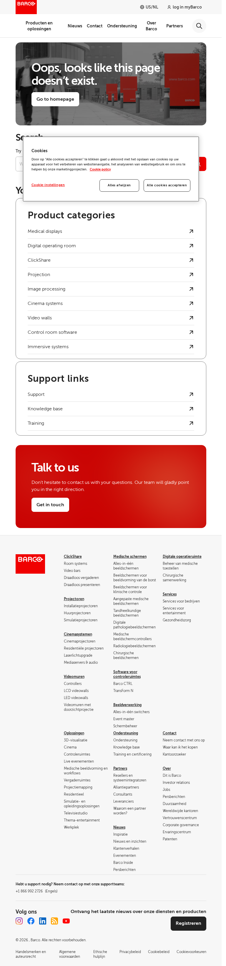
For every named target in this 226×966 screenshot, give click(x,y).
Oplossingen (74, 733)
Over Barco (151, 26)
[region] (111, 169)
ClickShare (73, 557)
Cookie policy (100, 169)
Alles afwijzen (119, 185)
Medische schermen (130, 557)
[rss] (54, 920)
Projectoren (74, 599)
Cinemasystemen (78, 634)
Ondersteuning (122, 26)
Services (170, 594)
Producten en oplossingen (39, 26)
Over (167, 768)
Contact (94, 26)
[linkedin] (42, 920)
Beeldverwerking (127, 705)
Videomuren (74, 677)
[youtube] (66, 920)
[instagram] (19, 920)
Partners (174, 26)
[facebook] (30, 920)
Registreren (188, 923)
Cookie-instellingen (48, 185)
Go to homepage (55, 99)
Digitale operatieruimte (182, 557)
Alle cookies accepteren (167, 185)
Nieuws (75, 26)
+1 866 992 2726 (36, 891)
